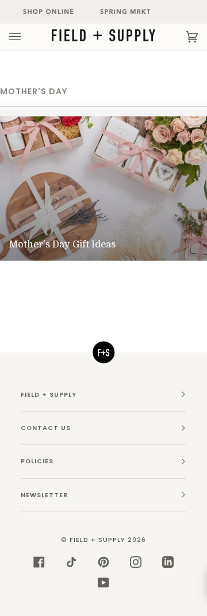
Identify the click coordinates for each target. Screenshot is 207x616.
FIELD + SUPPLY (97, 540)
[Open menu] (26, 37)
